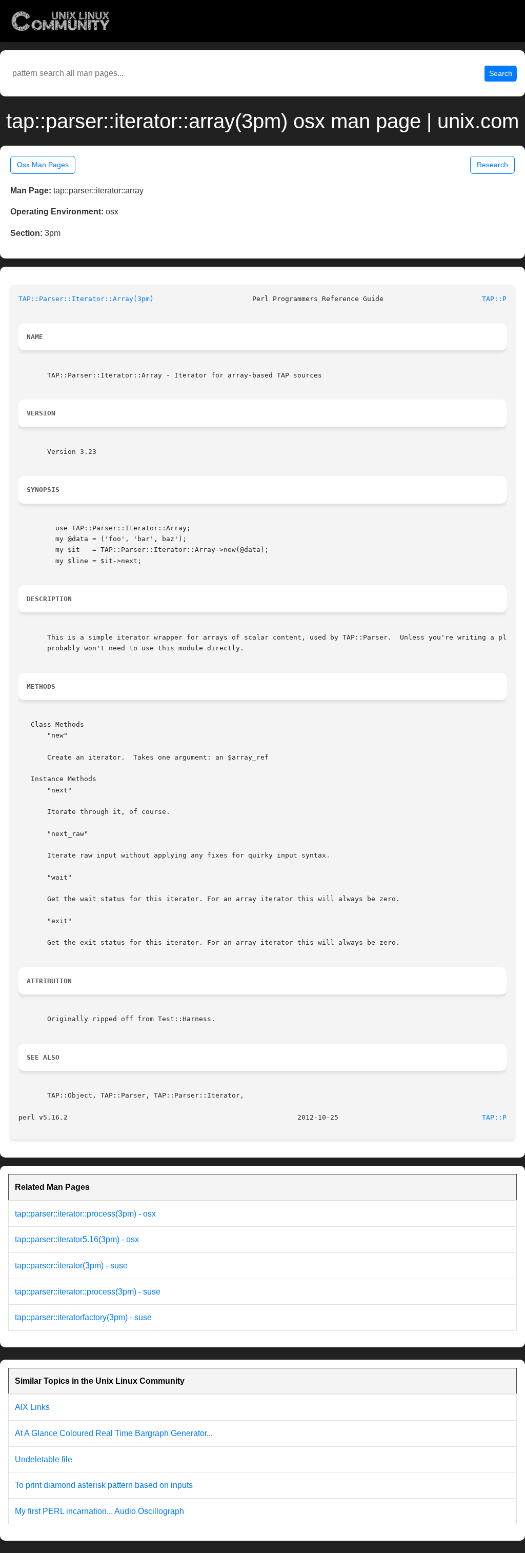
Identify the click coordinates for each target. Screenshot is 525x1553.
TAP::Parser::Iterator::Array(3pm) (86, 299)
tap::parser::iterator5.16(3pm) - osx (77, 1239)
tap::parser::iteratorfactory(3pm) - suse (83, 1317)
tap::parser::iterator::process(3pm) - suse (87, 1291)
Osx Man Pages (43, 165)
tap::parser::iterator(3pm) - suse (71, 1265)
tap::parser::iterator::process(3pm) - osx (85, 1213)
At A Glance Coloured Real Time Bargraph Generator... (114, 1433)
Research (492, 165)
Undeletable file (43, 1459)
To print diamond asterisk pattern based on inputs (104, 1485)
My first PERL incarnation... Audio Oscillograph (99, 1511)
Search (500, 73)
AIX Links (32, 1407)
